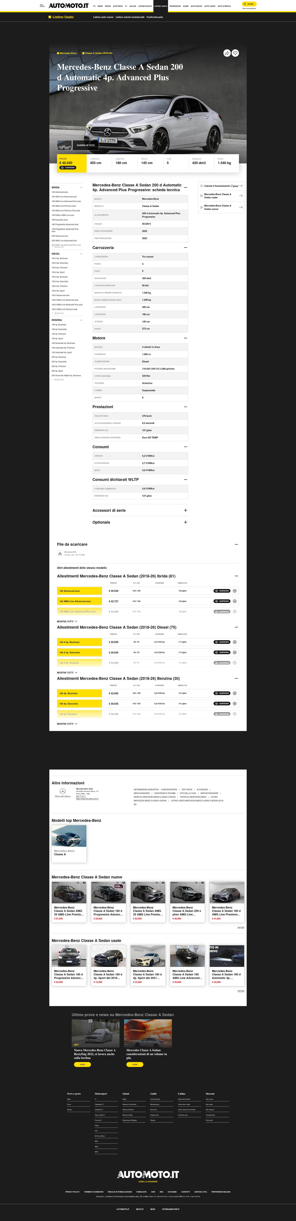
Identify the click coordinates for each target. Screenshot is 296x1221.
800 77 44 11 (81, 796)
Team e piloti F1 (100, 1115)
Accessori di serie (109, 510)
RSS (161, 1192)
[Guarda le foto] (64, 145)
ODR (153, 1192)
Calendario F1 (99, 1104)
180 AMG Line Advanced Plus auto (66, 201)
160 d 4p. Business (60, 258)
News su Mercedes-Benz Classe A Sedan (155, 796)
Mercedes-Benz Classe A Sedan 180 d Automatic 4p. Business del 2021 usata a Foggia (226, 978)
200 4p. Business (59, 357)
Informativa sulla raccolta (13, 1219)
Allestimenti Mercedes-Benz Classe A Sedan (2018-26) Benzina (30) (118, 678)
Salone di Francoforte (129, 1104)
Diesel (56, 253)
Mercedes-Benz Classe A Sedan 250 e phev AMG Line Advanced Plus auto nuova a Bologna (187, 914)
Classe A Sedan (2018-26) (98, 53)
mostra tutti (65, 621)
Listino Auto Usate (184, 1104)
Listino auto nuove (103, 17)
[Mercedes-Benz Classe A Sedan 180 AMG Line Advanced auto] (234, 601)
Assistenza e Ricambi (165, 793)
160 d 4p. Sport (58, 272)
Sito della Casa (188, 793)
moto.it (140, 1209)
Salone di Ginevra (128, 1110)
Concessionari (210, 1115)
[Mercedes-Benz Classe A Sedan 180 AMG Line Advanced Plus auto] (234, 612)
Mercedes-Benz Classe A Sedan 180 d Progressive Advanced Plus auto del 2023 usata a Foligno (69, 978)
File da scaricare (72, 544)
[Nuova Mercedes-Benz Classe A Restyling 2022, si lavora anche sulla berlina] (95, 1033)
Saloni (126, 1093)
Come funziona (155, 1099)
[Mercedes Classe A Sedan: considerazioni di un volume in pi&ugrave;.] (148, 1033)
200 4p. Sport (57, 370)
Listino (181, 1093)
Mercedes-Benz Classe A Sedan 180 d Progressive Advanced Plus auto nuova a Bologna (108, 914)
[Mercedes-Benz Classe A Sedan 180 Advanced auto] (234, 591)
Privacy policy (73, 1192)
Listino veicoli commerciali (130, 17)
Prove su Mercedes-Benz (193, 796)
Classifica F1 (99, 1110)
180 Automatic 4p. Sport (62, 352)
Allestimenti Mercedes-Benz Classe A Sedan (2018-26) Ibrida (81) (116, 576)
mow (152, 1209)
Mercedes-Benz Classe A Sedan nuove (217, 207)
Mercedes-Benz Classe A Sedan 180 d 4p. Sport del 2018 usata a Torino (108, 976)
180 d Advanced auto (61, 295)
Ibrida (56, 187)
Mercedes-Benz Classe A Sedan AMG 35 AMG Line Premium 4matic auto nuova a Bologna (69, 914)
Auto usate (209, 1104)
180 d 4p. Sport (58, 290)
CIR (96, 1131)
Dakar (97, 1125)
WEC (96, 1141)
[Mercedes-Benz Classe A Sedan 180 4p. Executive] (234, 703)
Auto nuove (209, 1099)
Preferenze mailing (221, 1192)
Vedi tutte (241, 927)
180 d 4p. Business (60, 276)
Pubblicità (141, 1192)
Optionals (101, 522)
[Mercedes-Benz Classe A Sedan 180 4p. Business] (234, 693)
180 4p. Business (59, 324)
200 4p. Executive (59, 361)
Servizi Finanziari (210, 793)
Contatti (185, 1192)
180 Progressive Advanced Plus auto (65, 230)
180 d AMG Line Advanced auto (65, 300)
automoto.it (123, 1209)
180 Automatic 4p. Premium (63, 347)
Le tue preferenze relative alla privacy (48, 1219)
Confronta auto (155, 17)
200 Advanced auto (60, 236)
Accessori (202, 789)
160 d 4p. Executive (60, 262)
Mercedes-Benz (68, 53)
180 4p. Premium (59, 333)
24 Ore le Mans (100, 1136)
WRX (96, 1152)
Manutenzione (154, 1104)
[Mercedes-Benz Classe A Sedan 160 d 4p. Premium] (234, 663)
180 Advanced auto (60, 192)
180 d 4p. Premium (60, 286)
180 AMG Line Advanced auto (64, 196)
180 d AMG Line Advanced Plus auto (67, 304)
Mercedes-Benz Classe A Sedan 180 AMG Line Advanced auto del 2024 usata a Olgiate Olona (186, 978)
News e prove (74, 1093)
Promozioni (209, 1120)
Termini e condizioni (93, 1192)
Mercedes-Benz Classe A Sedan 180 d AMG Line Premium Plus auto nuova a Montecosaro (226, 914)
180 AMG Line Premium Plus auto (66, 210)
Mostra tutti (59, 246)
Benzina (57, 320)
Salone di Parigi (127, 1115)
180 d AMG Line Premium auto (64, 309)
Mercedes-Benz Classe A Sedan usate (217, 195)
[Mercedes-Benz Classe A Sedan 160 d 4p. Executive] (234, 652)
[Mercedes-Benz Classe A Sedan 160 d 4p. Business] (234, 642)
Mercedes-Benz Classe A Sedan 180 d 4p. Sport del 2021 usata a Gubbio (147, 976)
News (69, 1099)
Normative (153, 1110)
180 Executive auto (60, 219)
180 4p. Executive (59, 329)
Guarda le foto (86, 145)
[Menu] (42, 5)
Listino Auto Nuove (184, 1099)
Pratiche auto (154, 1115)
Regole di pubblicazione (120, 1192)
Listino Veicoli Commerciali (186, 1110)
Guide (153, 1093)
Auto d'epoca (210, 1110)
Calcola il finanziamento (217, 185)
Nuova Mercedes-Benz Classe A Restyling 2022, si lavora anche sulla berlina (95, 1054)
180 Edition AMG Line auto (63, 215)
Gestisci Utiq (200, 1192)
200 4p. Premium (59, 366)
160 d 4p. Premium (60, 267)
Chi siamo (172, 1192)
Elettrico (69, 1110)
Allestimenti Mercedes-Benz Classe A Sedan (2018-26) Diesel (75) (116, 627)
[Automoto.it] (68, 5)
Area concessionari (249, 8)
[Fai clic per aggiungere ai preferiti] (235, 53)
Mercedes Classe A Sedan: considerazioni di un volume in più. (146, 1054)
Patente (152, 1120)
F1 (96, 1099)
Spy (76, 1044)
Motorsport (101, 1093)
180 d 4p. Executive (60, 281)
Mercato (210, 1093)
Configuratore (169, 789)
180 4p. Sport (57, 338)
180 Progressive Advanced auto (65, 224)
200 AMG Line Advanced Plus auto (66, 245)
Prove (69, 1104)
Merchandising (142, 793)
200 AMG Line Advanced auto (64, 240)
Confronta (70, 168)
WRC (96, 1147)
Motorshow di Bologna (130, 1120)
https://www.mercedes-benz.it (87, 798)
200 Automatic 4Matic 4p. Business (66, 375)
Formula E (98, 1120)
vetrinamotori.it (170, 1209)
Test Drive (187, 789)
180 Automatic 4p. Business (63, 343)
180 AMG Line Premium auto (64, 205)
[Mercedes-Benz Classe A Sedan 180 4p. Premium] (234, 714)
